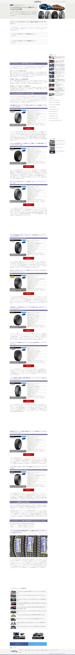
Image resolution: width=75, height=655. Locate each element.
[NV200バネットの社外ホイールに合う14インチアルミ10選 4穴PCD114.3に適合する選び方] (38, 632)
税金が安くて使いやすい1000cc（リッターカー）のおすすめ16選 (59, 72)
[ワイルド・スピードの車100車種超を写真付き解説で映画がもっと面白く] (51, 60)
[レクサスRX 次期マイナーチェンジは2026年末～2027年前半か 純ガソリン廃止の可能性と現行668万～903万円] (51, 87)
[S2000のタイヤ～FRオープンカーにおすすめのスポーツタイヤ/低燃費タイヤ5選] (13, 598)
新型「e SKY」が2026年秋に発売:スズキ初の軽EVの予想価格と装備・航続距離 (60, 68)
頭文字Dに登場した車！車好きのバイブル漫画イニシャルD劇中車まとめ (60, 94)
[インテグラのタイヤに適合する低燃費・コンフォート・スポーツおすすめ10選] (13, 591)
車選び (26, 650)
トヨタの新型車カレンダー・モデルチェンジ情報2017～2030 (59, 76)
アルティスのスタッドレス (54, 118)
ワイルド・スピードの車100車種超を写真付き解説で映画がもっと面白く (60, 61)
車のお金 (46, 650)
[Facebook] (19, 644)
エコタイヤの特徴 (52, 106)
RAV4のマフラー (17, 638)
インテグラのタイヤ (59, 147)
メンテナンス (33, 650)
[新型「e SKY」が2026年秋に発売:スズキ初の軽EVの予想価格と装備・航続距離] (51, 67)
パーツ (50, 650)
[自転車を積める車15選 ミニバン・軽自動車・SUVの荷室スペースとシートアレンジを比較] (51, 79)
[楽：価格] (28, 128)
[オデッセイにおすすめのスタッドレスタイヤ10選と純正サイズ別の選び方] (13, 626)
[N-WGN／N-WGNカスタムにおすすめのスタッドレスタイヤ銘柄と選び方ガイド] (13, 622)
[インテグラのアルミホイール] (52, 143)
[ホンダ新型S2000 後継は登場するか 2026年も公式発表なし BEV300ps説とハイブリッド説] (13, 602)
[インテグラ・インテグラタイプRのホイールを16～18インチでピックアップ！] (13, 594)
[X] (37, 644)
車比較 (29, 650)
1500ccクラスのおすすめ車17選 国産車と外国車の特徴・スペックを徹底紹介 (60, 65)
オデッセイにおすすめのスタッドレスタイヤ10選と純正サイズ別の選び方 (31, 626)
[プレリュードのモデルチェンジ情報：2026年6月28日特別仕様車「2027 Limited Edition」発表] (13, 606)
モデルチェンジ (21, 650)
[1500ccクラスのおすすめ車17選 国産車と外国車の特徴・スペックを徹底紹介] (51, 64)
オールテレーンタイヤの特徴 (54, 102)
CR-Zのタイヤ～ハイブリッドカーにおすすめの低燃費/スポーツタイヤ (31, 618)
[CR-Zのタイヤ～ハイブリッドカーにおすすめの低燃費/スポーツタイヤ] (13, 618)
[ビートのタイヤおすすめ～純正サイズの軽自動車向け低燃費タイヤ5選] (13, 614)
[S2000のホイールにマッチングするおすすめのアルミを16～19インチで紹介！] (13, 610)
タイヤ (11, 5)
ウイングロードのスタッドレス (54, 100)
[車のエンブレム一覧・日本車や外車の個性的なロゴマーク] (51, 56)
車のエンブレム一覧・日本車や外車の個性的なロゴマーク (60, 57)
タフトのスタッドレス (53, 113)
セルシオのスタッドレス (53, 111)
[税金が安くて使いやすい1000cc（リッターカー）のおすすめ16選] (51, 71)
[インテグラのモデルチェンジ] (52, 150)
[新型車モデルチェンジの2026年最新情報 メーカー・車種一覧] (51, 83)
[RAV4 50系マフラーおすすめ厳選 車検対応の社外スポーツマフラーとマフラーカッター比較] (19, 632)
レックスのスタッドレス (53, 115)
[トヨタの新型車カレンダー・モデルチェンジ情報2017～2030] (51, 75)
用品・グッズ (38, 650)
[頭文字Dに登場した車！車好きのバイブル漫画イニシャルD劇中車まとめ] (51, 93)
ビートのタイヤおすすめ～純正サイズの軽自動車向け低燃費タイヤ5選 (30, 614)
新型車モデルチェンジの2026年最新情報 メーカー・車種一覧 (59, 85)
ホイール (53, 650)
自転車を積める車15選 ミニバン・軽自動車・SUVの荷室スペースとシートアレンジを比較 (60, 81)
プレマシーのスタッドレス (54, 109)
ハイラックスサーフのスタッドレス (55, 120)
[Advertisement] (28, 53)
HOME (20, 652)
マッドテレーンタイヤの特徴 (54, 104)
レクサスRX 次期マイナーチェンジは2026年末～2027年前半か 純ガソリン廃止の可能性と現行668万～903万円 (60, 89)
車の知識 (42, 650)
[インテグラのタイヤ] (52, 147)
